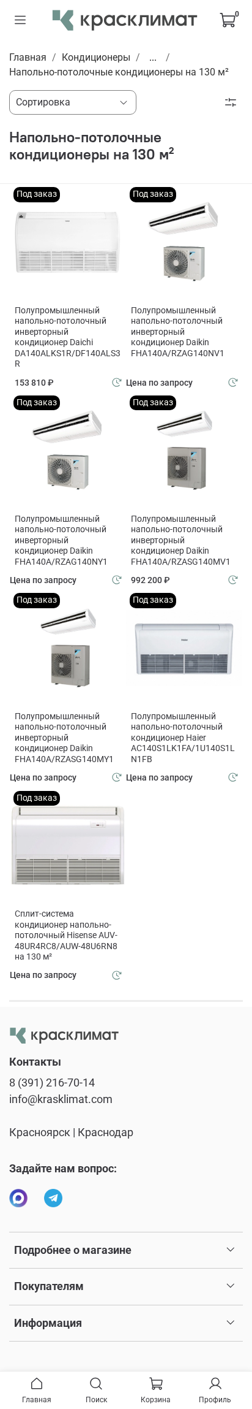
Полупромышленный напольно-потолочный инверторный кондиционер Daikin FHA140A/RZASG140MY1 (64, 737)
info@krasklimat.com (61, 1099)
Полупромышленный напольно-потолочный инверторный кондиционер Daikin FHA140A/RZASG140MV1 (181, 540)
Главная (27, 57)
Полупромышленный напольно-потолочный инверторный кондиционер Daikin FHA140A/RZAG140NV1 (177, 331)
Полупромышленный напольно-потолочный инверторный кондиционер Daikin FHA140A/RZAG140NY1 (61, 540)
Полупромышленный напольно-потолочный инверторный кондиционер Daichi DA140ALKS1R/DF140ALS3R (67, 337)
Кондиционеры (96, 57)
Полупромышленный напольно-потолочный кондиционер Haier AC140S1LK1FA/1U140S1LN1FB (183, 737)
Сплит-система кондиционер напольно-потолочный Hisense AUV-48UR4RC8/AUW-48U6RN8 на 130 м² (66, 935)
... (153, 57)
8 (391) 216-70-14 (52, 1083)
